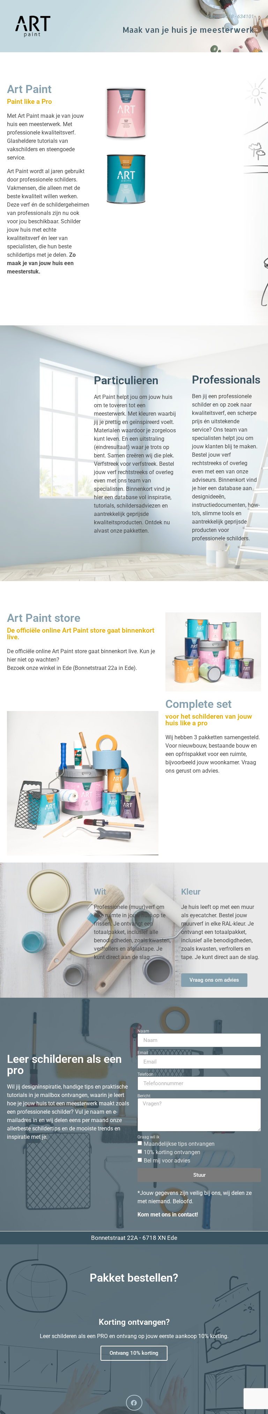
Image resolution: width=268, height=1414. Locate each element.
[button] (134, 1403)
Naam (143, 1031)
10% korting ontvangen (172, 1152)
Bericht (143, 1096)
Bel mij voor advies (167, 1160)
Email (142, 1053)
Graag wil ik (148, 1137)
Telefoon (145, 1074)
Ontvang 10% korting (134, 1353)
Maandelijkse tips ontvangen (179, 1144)
